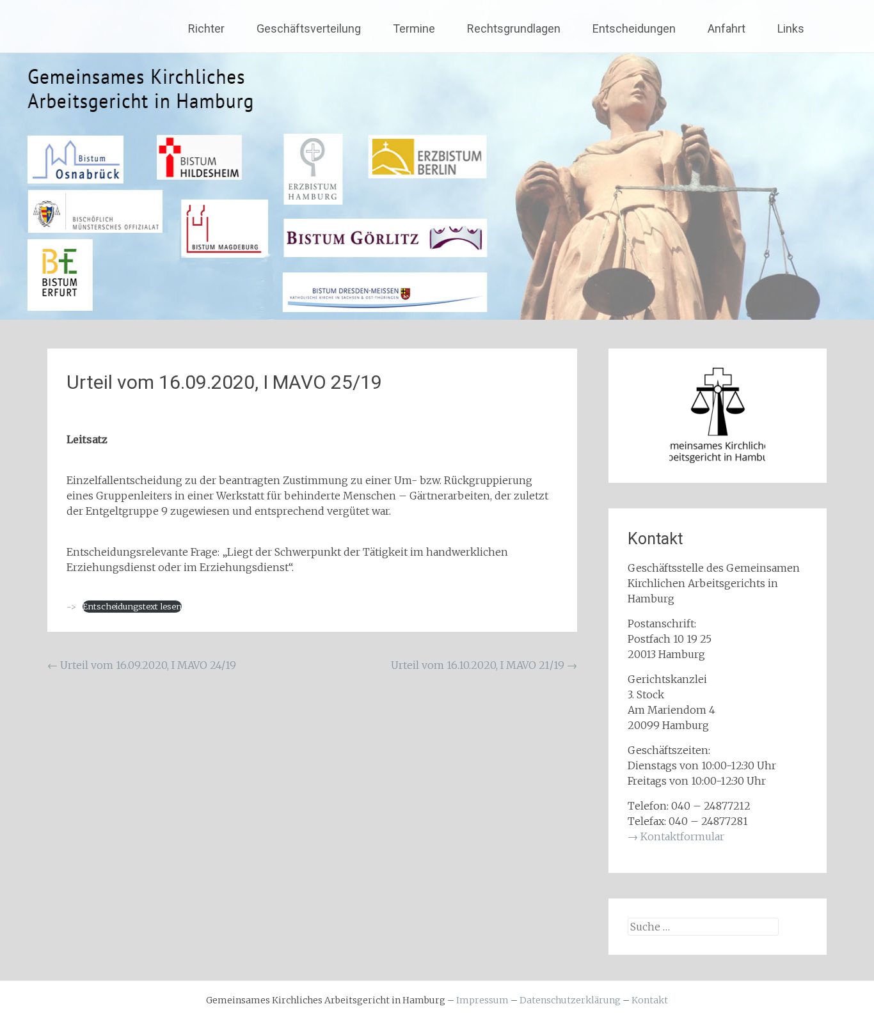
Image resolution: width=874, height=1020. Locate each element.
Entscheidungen (634, 28)
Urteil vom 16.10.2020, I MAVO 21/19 (484, 665)
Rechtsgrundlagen (513, 28)
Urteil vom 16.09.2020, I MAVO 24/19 (141, 665)
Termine (414, 28)
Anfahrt (726, 28)
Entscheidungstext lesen (132, 606)
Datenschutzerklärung (570, 1000)
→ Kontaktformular (676, 836)
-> (71, 606)
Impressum (482, 1000)
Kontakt (650, 1000)
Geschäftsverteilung (309, 28)
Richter (206, 28)
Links (790, 28)
